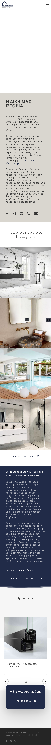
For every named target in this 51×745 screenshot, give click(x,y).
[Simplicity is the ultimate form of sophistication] (25, 323)
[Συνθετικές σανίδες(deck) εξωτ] (25, 373)
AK (36, 735)
